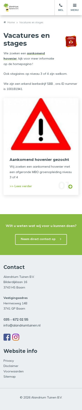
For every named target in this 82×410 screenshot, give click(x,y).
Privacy (8, 361)
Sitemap (9, 376)
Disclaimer (10, 366)
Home (11, 22)
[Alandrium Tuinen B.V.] (15, 7)
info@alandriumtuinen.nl (21, 325)
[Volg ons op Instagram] (15, 337)
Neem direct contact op (38, 239)
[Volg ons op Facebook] (6, 337)
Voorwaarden (13, 371)
